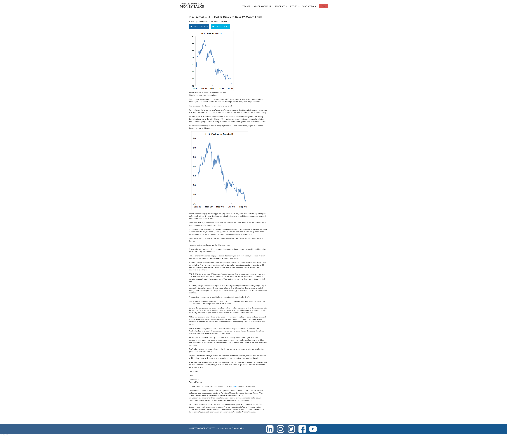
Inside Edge (279, 6)
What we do (308, 6)
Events (293, 6)
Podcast (246, 6)
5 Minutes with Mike (261, 6)
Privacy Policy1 (238, 428)
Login (323, 6)
